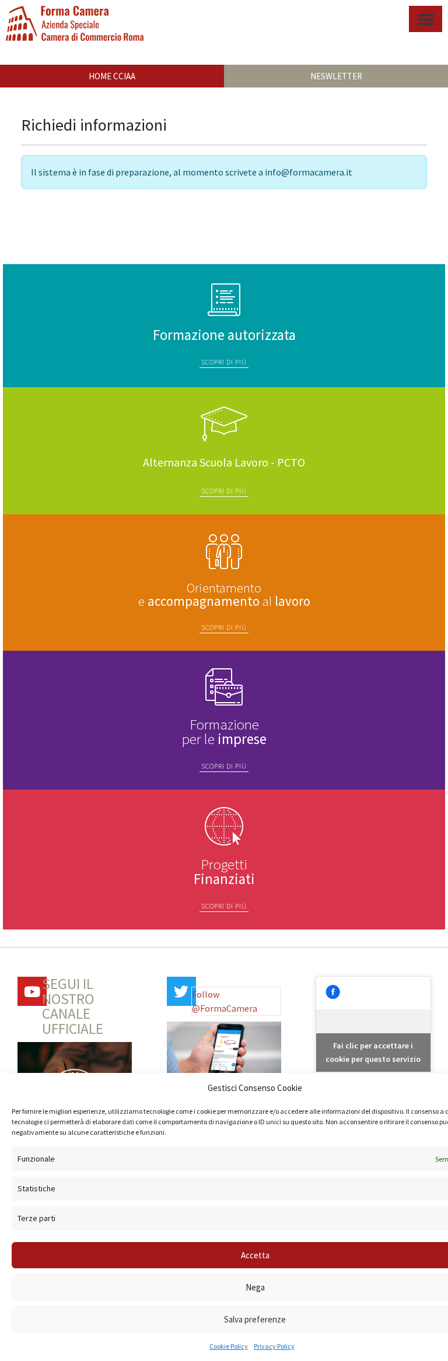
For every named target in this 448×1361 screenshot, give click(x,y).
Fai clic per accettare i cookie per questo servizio (373, 1052)
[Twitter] (181, 991)
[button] (425, 19)
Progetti (224, 871)
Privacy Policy (274, 1346)
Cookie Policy (228, 1346)
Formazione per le (224, 731)
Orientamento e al (224, 594)
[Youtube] (32, 991)
